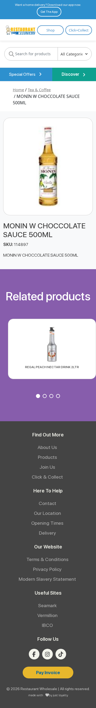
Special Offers (22, 74)
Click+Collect (79, 30)
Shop (50, 30)
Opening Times (47, 523)
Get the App (49, 12)
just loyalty (60, 695)
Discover (71, 74)
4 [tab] (58, 396)
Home (18, 89)
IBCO (47, 625)
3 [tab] (52, 396)
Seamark (47, 605)
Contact (47, 503)
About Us (47, 447)
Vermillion (47, 615)
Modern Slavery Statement (47, 579)
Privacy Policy (47, 569)
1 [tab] (38, 396)
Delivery (47, 533)
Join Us (47, 467)
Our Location (47, 513)
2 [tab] (45, 396)
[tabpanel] (52, 349)
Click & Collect (47, 477)
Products (47, 457)
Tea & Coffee (39, 89)
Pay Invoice (48, 672)
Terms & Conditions (47, 559)
